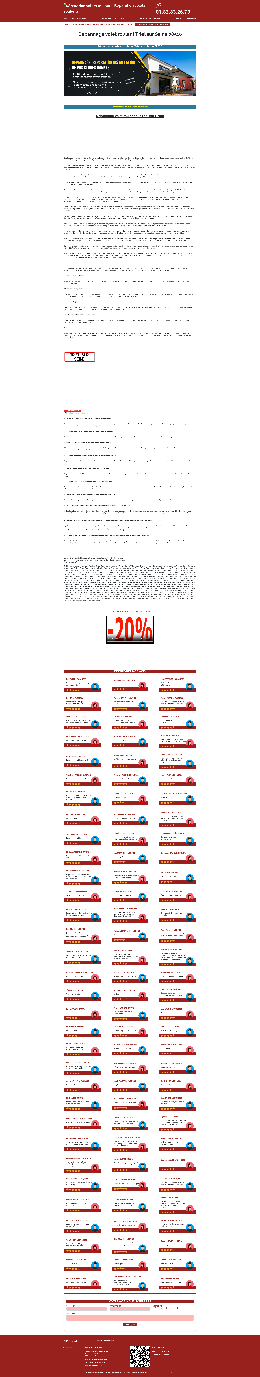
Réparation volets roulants (75, 18)
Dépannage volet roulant (150, 18)
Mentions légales (71, 1341)
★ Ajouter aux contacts (161, 1354)
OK (172, 1372)
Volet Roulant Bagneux (161, 1352)
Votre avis (70, 1314)
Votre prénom (116, 1306)
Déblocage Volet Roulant (186, 18)
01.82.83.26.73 (100, 1362)
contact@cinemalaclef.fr (99, 1359)
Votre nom (70, 1306)
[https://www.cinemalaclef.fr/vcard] (140, 1356)
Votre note (157, 1306)
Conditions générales (106, 1340)
